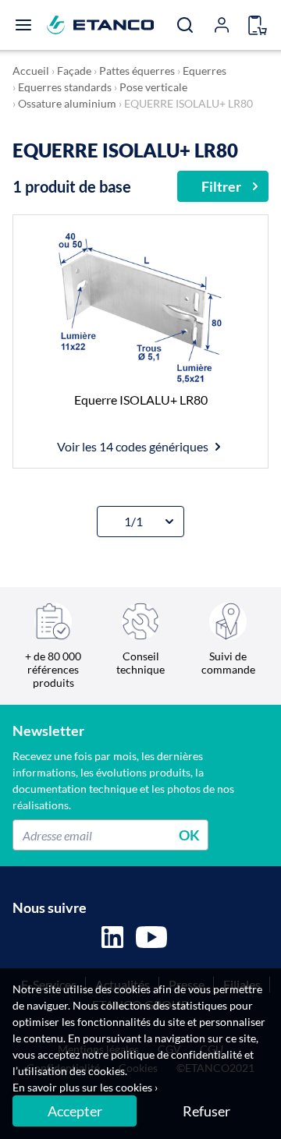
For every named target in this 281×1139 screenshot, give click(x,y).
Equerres (204, 70)
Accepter (75, 1111)
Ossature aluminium (67, 103)
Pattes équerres (137, 70)
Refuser (206, 1111)
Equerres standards (65, 87)
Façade (74, 70)
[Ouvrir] (23, 25)
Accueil (30, 70)
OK (189, 835)
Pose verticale (153, 87)
